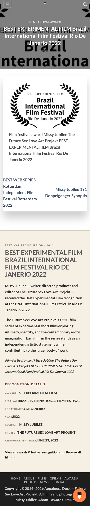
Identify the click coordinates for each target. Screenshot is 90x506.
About (29, 478)
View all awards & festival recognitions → (34, 452)
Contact (60, 482)
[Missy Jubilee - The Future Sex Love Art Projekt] (45, 3)
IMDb (70, 500)
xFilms (55, 478)
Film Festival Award (45, 22)
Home (16, 478)
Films (42, 478)
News (44, 482)
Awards (71, 478)
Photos (30, 482)
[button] (7, 4)
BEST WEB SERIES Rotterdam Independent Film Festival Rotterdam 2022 (20, 192)
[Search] (85, 4)
